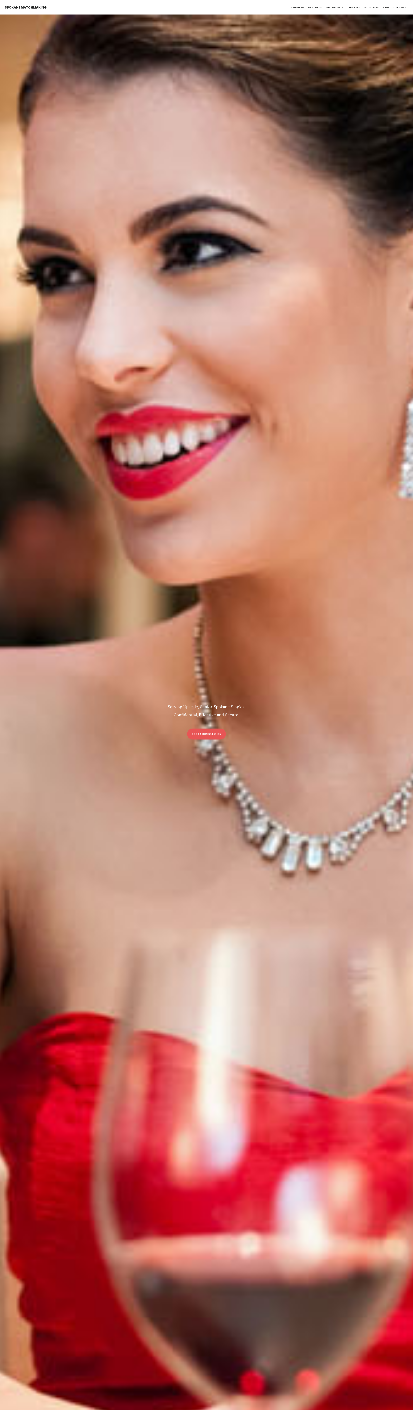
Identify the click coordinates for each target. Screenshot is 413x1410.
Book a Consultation (206, 734)
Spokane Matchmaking (26, 7)
